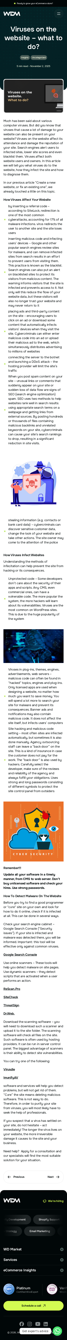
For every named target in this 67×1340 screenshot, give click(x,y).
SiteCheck (10, 997)
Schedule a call (31, 1305)
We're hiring (56, 1201)
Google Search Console (20, 955)
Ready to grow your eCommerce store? (35, 3)
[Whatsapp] (57, 1331)
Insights (24, 57)
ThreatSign (11, 1005)
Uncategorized (39, 57)
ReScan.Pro (11, 989)
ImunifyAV (10, 1078)
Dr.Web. (9, 1013)
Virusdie (9, 1069)
